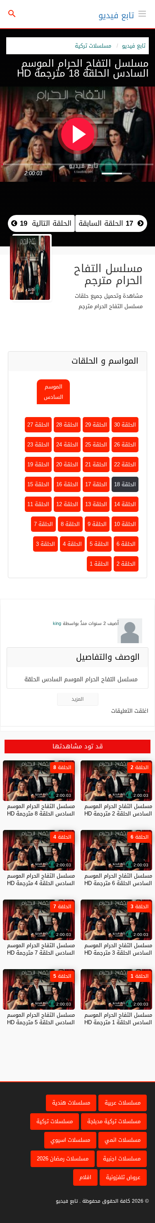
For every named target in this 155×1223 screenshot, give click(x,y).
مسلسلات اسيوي (70, 1140)
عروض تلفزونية (123, 1177)
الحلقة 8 (70, 524)
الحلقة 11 (38, 504)
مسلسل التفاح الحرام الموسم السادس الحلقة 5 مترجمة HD (41, 1019)
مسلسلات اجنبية (122, 1158)
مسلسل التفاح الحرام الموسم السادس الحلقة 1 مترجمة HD (118, 1019)
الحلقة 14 (125, 504)
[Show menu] (142, 12)
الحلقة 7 (43, 524)
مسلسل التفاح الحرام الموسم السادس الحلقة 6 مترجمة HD (118, 879)
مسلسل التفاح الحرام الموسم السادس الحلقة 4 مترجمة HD (41, 879)
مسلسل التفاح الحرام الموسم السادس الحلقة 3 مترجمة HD (118, 949)
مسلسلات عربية (123, 1103)
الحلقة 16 (67, 484)
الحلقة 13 (96, 504)
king (57, 623)
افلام (85, 1177)
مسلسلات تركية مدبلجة (114, 1121)
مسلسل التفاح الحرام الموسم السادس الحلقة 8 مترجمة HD (41, 810)
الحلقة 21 (96, 464)
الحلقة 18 (125, 484)
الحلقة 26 (125, 444)
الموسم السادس (53, 391)
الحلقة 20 (67, 464)
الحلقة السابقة (106, 223)
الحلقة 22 (125, 464)
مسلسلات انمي (123, 1140)
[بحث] (12, 14)
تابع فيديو (116, 15)
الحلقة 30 (125, 425)
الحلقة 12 (67, 504)
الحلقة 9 (97, 524)
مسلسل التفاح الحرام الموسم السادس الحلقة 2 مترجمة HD (118, 810)
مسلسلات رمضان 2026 (62, 1158)
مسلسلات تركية (93, 46)
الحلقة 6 (126, 544)
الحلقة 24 (67, 444)
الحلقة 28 (67, 425)
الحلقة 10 (125, 524)
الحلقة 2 (126, 564)
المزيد (77, 699)
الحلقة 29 (96, 425)
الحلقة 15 (38, 484)
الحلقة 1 (99, 564)
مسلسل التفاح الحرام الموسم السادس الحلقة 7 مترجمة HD (41, 949)
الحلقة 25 (96, 444)
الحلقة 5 (99, 544)
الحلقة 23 (38, 444)
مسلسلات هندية (71, 1103)
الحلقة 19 (38, 464)
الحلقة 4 (72, 544)
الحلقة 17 (96, 484)
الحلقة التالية (44, 223)
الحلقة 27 (38, 425)
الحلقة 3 (45, 544)
